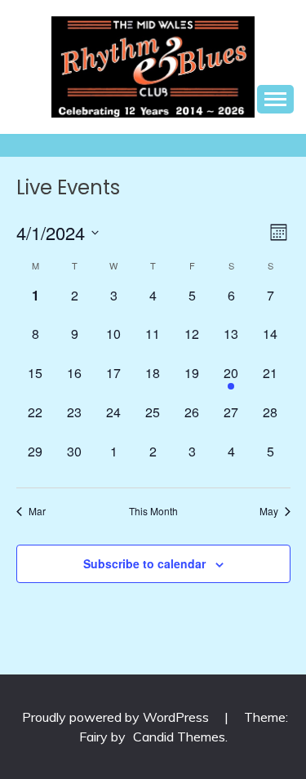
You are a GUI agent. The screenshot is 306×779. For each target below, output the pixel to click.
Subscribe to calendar (144, 563)
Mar (37, 511)
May (268, 511)
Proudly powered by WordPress (117, 717)
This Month (153, 511)
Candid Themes (179, 736)
